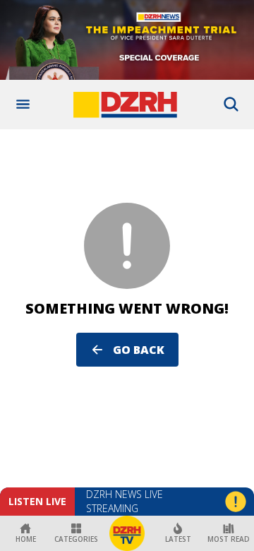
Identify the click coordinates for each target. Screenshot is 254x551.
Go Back (138, 349)
